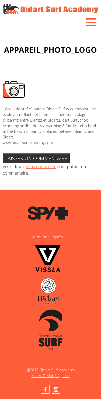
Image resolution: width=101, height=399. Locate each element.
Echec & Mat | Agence (51, 375)
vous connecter (41, 167)
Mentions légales (47, 236)
